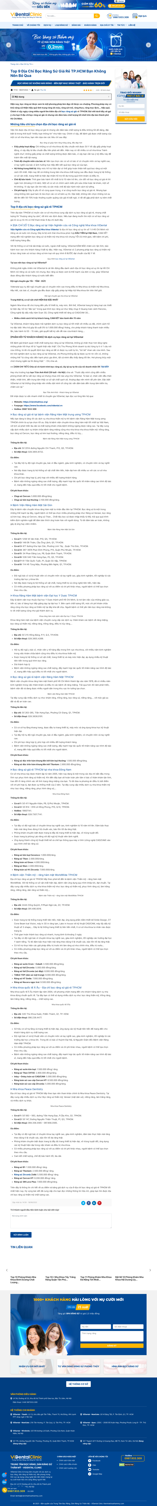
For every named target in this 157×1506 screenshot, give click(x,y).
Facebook (89, 1203)
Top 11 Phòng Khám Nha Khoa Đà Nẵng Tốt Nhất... (130, 1278)
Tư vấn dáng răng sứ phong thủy (78, 1366)
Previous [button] (8, 45)
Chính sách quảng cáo (68, 1468)
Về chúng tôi (33, 25)
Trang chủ (17, 25)
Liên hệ (131, 25)
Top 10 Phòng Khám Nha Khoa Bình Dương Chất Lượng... (58, 1280)
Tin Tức (121, 25)
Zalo (94, 1465)
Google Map (97, 1474)
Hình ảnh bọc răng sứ (125, 1366)
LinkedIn (94, 1203)
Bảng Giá (76, 25)
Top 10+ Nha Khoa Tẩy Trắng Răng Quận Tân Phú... (95, 1278)
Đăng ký (112, 1345)
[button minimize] (108, 96)
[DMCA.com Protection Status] (126, 1464)
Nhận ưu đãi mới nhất (32, 1366)
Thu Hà (43, 90)
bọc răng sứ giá (69, 111)
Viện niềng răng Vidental (26, 15)
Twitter (83, 1203)
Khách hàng (90, 25)
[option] (78, 45)
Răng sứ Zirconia (22, 1174)
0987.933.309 (133, 1458)
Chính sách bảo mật (67, 1460)
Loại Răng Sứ (61, 25)
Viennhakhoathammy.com (113, 1503)
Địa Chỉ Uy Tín (106, 25)
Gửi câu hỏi (131, 119)
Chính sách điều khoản (68, 1464)
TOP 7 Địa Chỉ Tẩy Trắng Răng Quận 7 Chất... (23, 1278)
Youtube (95, 1469)
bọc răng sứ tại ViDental (65, 259)
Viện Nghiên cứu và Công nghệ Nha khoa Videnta (34, 229)
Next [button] (148, 45)
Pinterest (99, 1203)
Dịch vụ (47, 25)
